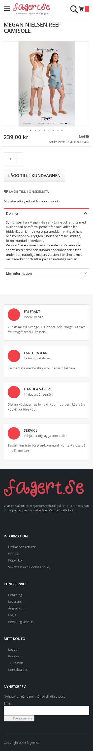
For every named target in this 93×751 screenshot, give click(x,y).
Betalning (15, 595)
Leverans (15, 601)
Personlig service (20, 621)
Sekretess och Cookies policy (29, 567)
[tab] (46, 213)
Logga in (14, 649)
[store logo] (31, 9)
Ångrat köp (16, 608)
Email (8, 703)
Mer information (19, 273)
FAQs (12, 615)
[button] (31, 130)
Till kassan (15, 663)
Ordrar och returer (21, 547)
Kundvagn (15, 656)
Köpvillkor (15, 560)
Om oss (13, 553)
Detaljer (12, 213)
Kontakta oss (18, 669)
